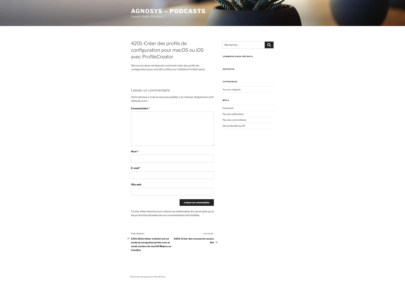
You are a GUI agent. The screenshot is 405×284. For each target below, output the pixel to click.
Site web (136, 184)
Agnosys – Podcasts (168, 11)
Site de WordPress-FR (234, 126)
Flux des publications (233, 114)
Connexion (228, 108)
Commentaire (140, 108)
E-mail (135, 168)
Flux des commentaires (234, 120)
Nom (135, 151)
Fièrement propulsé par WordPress (147, 276)
